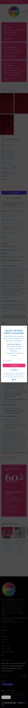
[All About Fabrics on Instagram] (15, 380)
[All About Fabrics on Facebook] (13, 380)
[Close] (25, 327)
